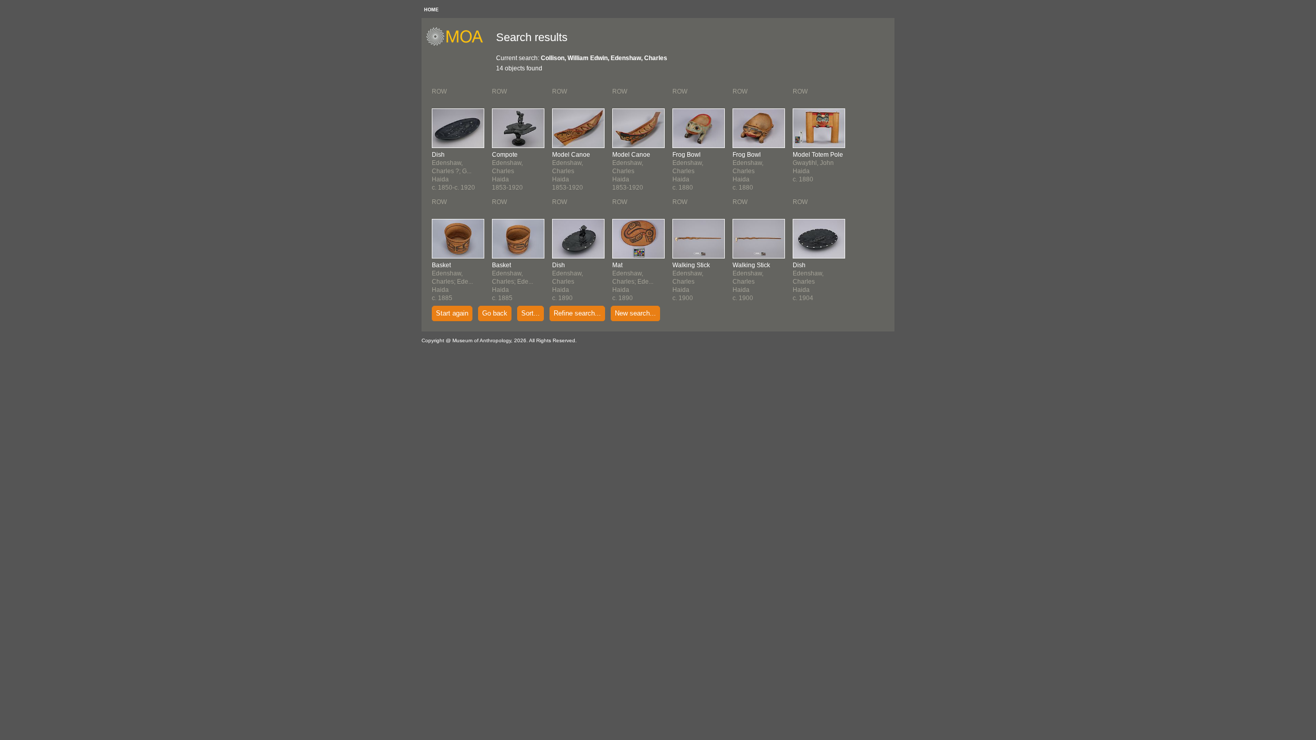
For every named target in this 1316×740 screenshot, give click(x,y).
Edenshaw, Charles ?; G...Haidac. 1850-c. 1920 (453, 171)
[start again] (458, 44)
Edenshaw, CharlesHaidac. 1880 (687, 171)
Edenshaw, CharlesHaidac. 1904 (808, 282)
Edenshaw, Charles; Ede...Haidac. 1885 (452, 282)
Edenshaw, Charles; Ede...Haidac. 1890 (632, 282)
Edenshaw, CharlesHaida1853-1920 (507, 171)
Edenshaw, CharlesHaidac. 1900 (691, 282)
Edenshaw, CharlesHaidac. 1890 (567, 282)
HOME (431, 9)
